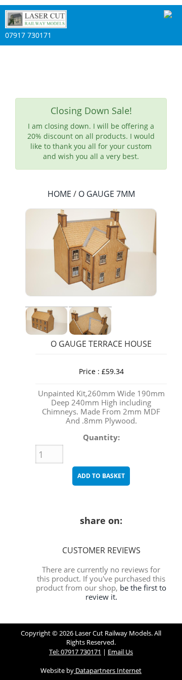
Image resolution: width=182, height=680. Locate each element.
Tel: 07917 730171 (75, 651)
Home (59, 193)
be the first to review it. (126, 592)
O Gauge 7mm (106, 193)
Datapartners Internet (108, 670)
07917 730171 (28, 35)
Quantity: (101, 437)
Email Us (120, 651)
